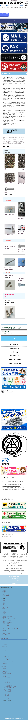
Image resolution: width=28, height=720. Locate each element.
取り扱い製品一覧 (14, 583)
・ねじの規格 (4, 671)
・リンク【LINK (5, 594)
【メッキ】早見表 (14, 355)
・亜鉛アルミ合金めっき (8, 691)
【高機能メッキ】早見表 (14, 359)
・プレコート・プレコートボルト (8, 618)
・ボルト (5, 649)
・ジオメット (6, 695)
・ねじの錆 (4, 630)
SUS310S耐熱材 (9, 275)
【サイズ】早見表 (14, 348)
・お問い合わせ (5, 592)
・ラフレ (5, 696)
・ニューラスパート (8, 694)
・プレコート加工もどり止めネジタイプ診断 (10, 620)
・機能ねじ (4, 617)
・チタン (5, 680)
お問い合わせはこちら (4, 14)
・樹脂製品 (4, 612)
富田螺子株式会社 (14, 0)
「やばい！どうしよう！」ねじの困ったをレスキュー (11, 628)
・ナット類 (4, 605)
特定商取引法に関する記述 (14, 576)
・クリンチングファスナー (7, 625)
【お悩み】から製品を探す (14, 363)
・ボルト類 (4, 603)
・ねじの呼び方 (5, 669)
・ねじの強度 (4, 672)
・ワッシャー (6, 654)
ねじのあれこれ (4, 666)
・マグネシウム (7, 681)
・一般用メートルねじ (8, 658)
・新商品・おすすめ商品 (7, 622)
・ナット (5, 651)
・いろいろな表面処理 (6, 689)
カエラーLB (7, 699)
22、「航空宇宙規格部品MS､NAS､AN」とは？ (12, 484)
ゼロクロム (7, 701)
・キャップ (6, 650)
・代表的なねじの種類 (6, 673)
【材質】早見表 (14, 352)
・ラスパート (6, 698)
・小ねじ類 (4, 602)
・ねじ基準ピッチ (5, 656)
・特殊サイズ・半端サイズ (7, 661)
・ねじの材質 (4, 676)
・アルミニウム (7, 677)
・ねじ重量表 (4, 646)
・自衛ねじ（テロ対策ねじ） (7, 616)
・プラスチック (7, 682)
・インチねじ (6, 659)
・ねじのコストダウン (6, 633)
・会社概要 (4, 590)
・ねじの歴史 (4, 668)
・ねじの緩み (4, 631)
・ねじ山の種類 (5, 675)
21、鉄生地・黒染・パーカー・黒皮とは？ (11, 486)
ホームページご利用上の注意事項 (14, 580)
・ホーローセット (7, 652)
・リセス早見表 (5, 663)
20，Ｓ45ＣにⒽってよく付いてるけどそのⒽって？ (13, 487)
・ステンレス (6, 678)
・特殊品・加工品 (5, 623)
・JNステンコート (7, 690)
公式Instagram (6, 595)
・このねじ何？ (5, 634)
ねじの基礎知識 (14, 344)
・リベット (4, 613)
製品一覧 (4, 600)
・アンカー (4, 614)
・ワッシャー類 (5, 607)
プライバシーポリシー (14, 578)
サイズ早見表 (4, 644)
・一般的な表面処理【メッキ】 (8, 687)
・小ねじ (5, 647)
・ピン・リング (5, 609)
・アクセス (4, 591)
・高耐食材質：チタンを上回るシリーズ (11, 686)
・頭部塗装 (4, 621)
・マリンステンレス (8, 685)
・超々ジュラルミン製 (8, 684)
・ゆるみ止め (4, 608)
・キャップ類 (4, 604)
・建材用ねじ (4, 611)
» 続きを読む (22, 494)
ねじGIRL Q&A (9, 477)
